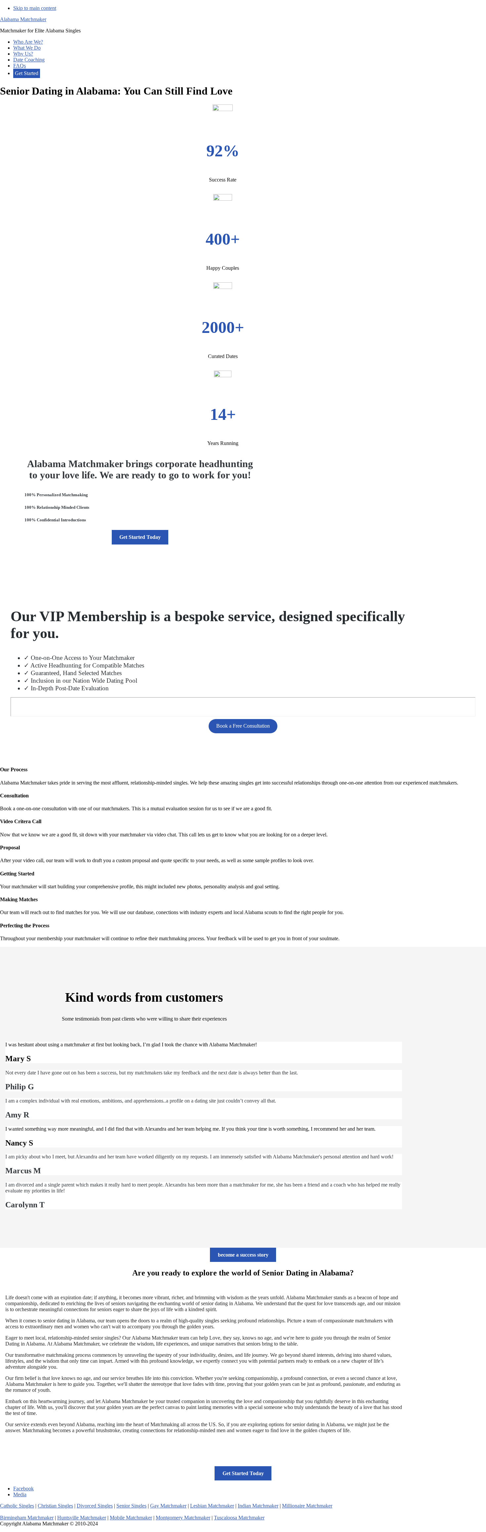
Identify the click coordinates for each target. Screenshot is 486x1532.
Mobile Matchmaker (131, 1517)
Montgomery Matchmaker (183, 1517)
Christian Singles (55, 1506)
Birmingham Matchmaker (27, 1517)
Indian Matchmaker (258, 1506)
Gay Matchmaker (168, 1506)
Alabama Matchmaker (23, 19)
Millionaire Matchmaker (307, 1506)
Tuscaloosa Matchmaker (239, 1517)
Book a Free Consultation (243, 726)
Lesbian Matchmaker (212, 1506)
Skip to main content (34, 8)
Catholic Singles (17, 1506)
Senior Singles (131, 1506)
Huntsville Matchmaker (81, 1517)
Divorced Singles (95, 1506)
